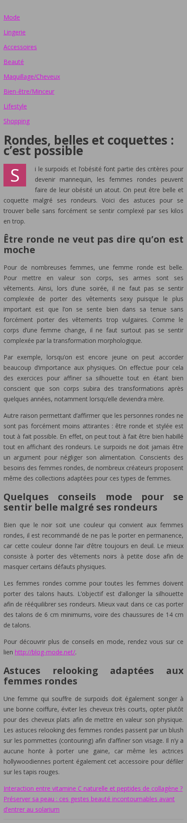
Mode (11, 17)
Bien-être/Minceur (28, 91)
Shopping (16, 121)
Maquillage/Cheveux (31, 76)
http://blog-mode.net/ (45, 652)
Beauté (13, 62)
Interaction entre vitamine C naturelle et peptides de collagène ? (93, 788)
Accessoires (20, 47)
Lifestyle (15, 106)
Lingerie (14, 32)
